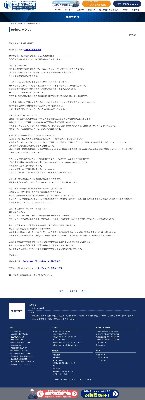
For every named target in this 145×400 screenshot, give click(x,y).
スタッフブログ (102, 357)
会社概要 (57, 355)
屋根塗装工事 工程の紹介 (19, 350)
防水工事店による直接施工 (63, 331)
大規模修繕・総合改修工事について (23, 356)
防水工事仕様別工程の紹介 (20, 334)
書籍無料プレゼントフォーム (63, 371)
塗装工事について (17, 345)
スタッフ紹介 (58, 360)
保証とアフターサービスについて (65, 337)
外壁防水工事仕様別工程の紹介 (21, 342)
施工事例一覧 (101, 342)
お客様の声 (101, 345)
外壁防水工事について (18, 339)
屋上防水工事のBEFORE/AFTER (108, 334)
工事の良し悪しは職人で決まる (64, 363)
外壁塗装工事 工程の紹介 (19, 348)
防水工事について (17, 331)
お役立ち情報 (101, 360)
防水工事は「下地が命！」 (63, 334)
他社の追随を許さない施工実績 (107, 331)
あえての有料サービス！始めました (22, 361)
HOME (11, 23)
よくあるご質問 (59, 339)
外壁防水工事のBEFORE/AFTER (108, 339)
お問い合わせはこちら (127, 3)
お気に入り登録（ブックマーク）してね (67, 342)
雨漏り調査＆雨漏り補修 (19, 359)
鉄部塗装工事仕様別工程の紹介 (21, 353)
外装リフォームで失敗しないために (66, 345)
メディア (57, 366)
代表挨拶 (57, 357)
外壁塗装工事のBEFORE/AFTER (108, 337)
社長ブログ (24, 23)
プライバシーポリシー (61, 374)
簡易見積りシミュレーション (20, 364)
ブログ (17, 23)
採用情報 (57, 368)
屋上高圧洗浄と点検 (17, 337)
